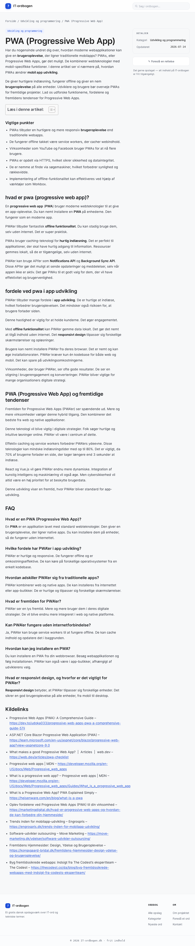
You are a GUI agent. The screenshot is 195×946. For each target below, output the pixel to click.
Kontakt (177, 924)
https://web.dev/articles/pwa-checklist (39, 757)
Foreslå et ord (181, 918)
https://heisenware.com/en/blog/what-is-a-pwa (46, 798)
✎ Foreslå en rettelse (161, 61)
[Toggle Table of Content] (50, 109)
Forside (10, 21)
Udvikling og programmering (40, 21)
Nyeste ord (155, 924)
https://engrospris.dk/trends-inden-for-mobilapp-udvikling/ (55, 827)
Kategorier (154, 918)
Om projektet (181, 912)
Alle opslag (155, 912)
